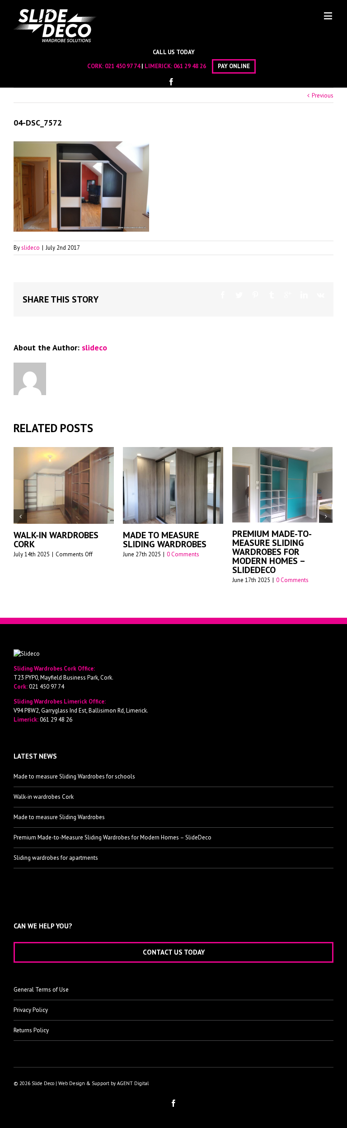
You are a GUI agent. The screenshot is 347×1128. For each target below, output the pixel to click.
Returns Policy (31, 1026)
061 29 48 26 (190, 66)
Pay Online (234, 66)
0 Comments (109, 554)
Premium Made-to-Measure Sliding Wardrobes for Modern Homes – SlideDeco (198, 552)
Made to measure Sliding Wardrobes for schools (74, 772)
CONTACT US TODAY (174, 948)
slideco (30, 248)
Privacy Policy (31, 1006)
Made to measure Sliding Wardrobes (90, 539)
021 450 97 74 (122, 66)
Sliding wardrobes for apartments (56, 854)
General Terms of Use (41, 985)
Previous (322, 95)
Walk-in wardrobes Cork (44, 793)
